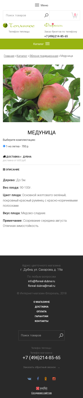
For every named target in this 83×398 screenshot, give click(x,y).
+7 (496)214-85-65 (56, 36)
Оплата (41, 311)
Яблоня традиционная (44, 55)
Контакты (41, 321)
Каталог (22, 55)
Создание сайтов (41, 392)
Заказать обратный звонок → (41, 367)
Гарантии (41, 316)
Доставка (41, 306)
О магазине (41, 301)
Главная (9, 55)
